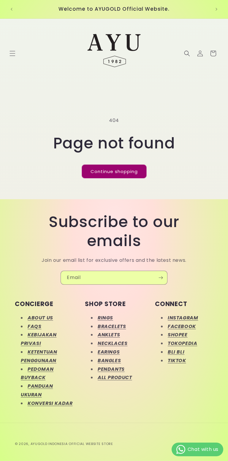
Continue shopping (114, 171)
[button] (12, 53)
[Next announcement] (216, 9)
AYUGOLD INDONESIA (49, 443)
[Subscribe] (160, 278)
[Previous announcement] (11, 9)
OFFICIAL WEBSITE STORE (91, 443)
